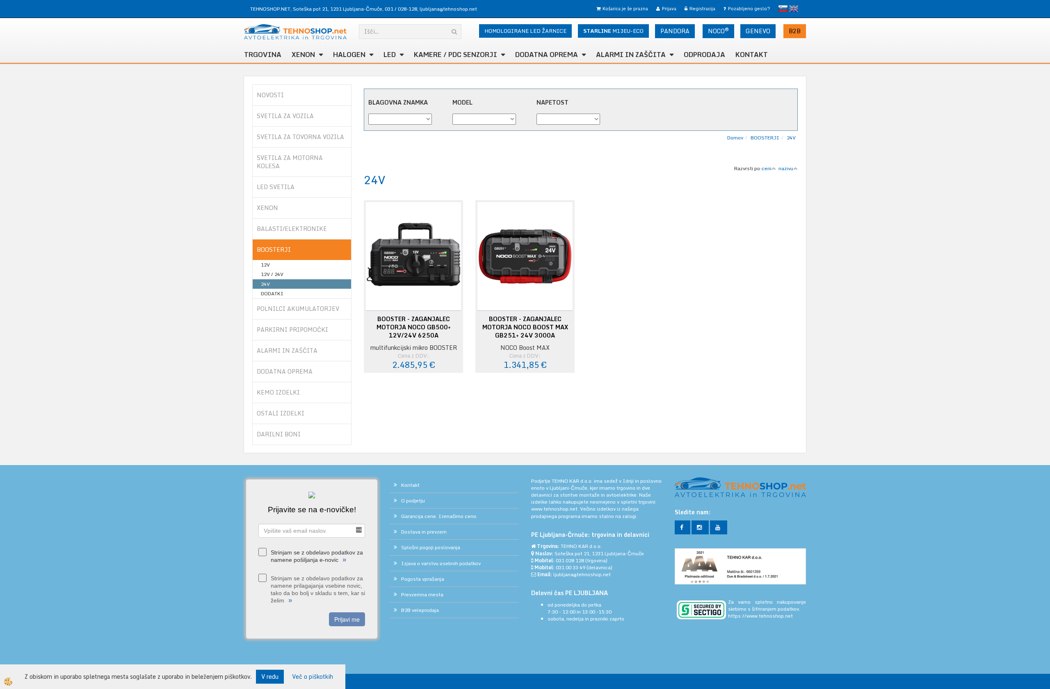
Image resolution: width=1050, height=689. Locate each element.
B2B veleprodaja (420, 610)
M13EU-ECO (613, 30)
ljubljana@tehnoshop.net (448, 9)
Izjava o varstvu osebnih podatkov (441, 563)
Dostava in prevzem (424, 532)
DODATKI (272, 293)
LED (389, 54)
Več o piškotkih (312, 677)
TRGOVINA (262, 54)
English (793, 8)
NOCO (718, 31)
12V (265, 265)
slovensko (783, 8)
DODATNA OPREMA (546, 54)
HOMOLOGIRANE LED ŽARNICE (525, 30)
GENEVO (758, 31)
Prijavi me (347, 619)
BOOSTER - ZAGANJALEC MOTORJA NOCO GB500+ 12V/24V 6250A (414, 327)
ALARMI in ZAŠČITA (631, 54)
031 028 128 (570, 560)
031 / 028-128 (401, 9)
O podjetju (413, 500)
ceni (767, 168)
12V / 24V (272, 274)
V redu (269, 676)
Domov (735, 137)
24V (265, 284)
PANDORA (674, 31)
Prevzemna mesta (422, 594)
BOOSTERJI (765, 137)
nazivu (785, 168)
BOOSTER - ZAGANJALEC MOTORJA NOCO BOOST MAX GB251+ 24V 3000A (525, 327)
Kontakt (751, 54)
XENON (303, 54)
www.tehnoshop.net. (555, 509)
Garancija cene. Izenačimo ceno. (439, 516)
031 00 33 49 (570, 567)
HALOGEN (349, 54)
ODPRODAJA (704, 54)
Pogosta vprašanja (422, 579)
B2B (795, 31)
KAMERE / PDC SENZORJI (455, 54)
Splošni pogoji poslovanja (430, 547)
